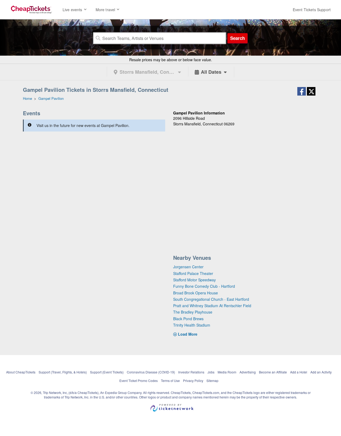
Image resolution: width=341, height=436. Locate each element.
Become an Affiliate (273, 372)
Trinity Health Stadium (191, 325)
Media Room (227, 372)
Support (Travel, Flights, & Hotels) (63, 372)
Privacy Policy (193, 380)
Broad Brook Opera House (195, 292)
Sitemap (212, 380)
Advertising (247, 372)
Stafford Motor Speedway (194, 279)
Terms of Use (170, 380)
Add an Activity (321, 372)
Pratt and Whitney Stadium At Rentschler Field (212, 305)
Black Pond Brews (188, 318)
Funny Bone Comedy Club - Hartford (204, 286)
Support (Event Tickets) (107, 372)
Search (237, 38)
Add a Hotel (298, 372)
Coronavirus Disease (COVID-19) (151, 372)
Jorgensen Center (188, 266)
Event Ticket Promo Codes (138, 380)
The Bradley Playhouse (192, 312)
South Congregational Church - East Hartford (211, 299)
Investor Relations (191, 372)
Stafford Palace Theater (193, 273)
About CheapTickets (20, 372)
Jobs (211, 372)
